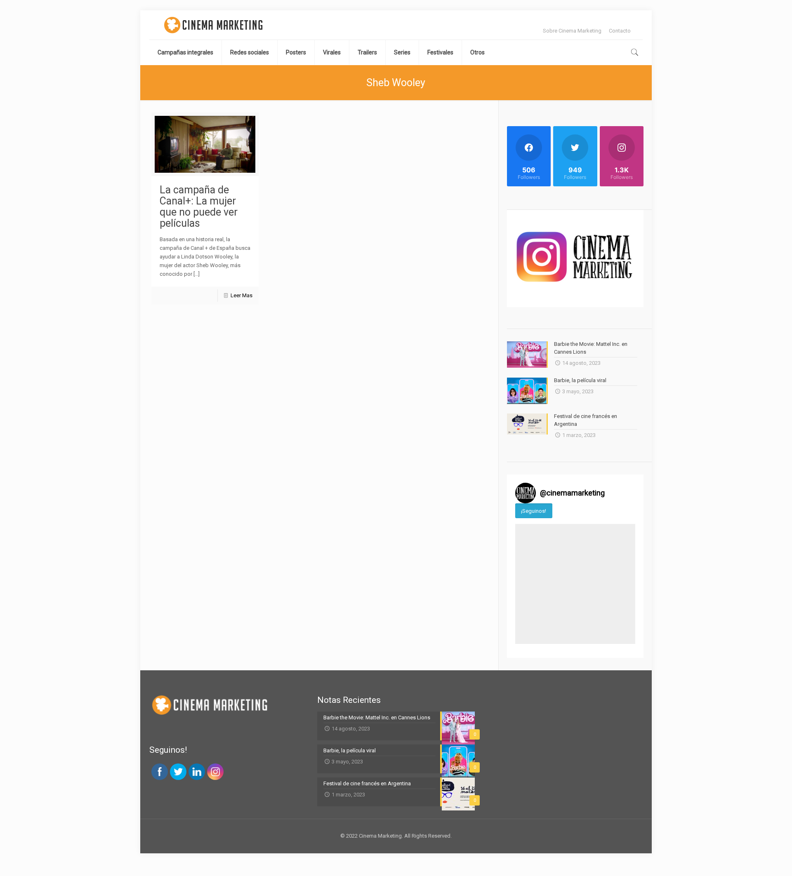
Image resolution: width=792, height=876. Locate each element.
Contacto (620, 30)
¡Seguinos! (533, 511)
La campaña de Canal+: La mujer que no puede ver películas (199, 206)
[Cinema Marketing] (213, 25)
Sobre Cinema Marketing (572, 30)
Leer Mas (241, 295)
